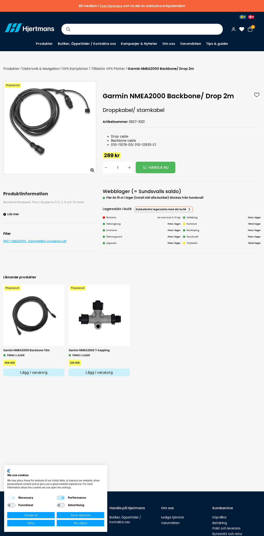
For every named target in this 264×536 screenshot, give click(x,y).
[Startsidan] (29, 29)
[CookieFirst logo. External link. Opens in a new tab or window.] (8, 471)
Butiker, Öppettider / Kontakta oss (87, 43)
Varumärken (190, 43)
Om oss (168, 43)
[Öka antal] (129, 167)
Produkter (44, 43)
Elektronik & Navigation (41, 68)
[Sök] (68, 29)
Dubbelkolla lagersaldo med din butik (161, 209)
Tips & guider (217, 43)
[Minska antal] (106, 167)
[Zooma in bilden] (91, 169)
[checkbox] (11, 498)
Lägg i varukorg (33, 372)
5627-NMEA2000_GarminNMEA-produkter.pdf (34, 241)
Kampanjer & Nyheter (139, 43)
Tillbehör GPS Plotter (108, 68)
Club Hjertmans (111, 6)
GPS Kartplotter (75, 68)
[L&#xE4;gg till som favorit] (257, 95)
